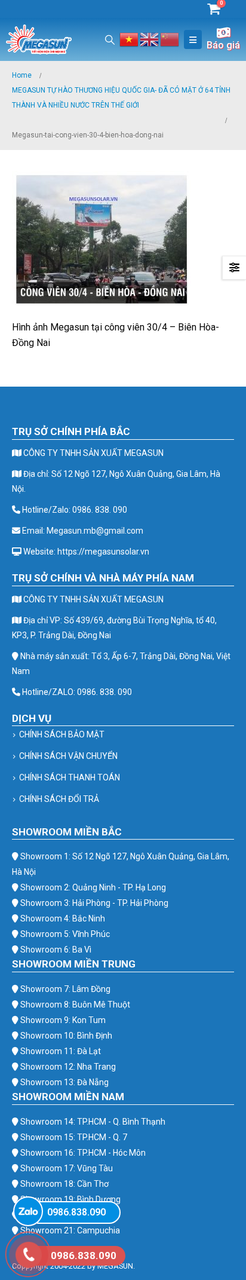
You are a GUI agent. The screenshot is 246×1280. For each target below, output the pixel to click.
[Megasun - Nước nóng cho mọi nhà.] (39, 39)
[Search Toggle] (110, 39)
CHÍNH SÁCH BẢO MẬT (61, 734)
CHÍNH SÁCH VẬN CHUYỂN (68, 756)
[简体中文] (170, 38)
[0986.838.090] (28, 1211)
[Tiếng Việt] (129, 38)
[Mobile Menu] (193, 39)
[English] (150, 38)
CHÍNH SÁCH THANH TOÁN (69, 777)
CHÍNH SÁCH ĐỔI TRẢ (59, 799)
